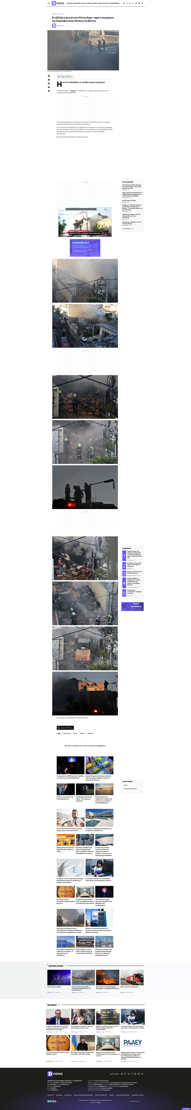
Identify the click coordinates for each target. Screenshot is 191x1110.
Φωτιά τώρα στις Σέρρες (129, 200)
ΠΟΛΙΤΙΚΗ (70, 3)
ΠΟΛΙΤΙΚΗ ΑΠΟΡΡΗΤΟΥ (101, 1095)
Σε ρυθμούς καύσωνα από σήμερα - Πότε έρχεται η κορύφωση (84, 799)
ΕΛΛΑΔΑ (83, 3)
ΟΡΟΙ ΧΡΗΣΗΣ (68, 1095)
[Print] (48, 90)
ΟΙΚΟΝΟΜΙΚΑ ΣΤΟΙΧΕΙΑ (138, 1095)
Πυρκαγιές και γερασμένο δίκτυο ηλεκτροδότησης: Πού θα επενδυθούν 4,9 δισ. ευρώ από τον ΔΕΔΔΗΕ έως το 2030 (69, 930)
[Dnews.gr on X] (127, 3)
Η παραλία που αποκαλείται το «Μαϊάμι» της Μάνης (134, 591)
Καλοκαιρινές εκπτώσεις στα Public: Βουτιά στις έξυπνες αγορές (65, 849)
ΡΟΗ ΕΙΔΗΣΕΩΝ (127, 182)
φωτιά (73, 90)
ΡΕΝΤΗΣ (82, 733)
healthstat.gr (74, 1032)
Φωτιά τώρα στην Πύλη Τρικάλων (129, 986)
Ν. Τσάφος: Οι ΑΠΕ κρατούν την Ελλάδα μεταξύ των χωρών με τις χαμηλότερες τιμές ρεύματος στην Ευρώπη (57, 1027)
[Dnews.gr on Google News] (136, 3)
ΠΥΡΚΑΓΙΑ (90, 733)
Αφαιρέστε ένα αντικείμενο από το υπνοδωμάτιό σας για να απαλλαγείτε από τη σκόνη (85, 901)
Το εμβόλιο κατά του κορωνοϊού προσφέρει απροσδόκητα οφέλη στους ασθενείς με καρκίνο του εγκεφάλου (70, 880)
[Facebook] (48, 76)
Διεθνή (124, 189)
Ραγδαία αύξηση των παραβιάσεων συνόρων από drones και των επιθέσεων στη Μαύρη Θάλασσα (133, 581)
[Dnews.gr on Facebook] (124, 3)
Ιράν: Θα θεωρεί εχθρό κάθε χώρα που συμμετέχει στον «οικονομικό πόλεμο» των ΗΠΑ (131, 186)
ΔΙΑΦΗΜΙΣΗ (59, 1095)
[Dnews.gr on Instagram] (130, 3)
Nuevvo (99, 1102)
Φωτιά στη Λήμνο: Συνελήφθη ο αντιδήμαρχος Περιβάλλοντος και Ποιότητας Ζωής (81, 988)
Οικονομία (129, 560)
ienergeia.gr (49, 1032)
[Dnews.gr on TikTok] (133, 3)
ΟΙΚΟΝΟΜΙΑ (77, 3)
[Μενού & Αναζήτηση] (48, 3)
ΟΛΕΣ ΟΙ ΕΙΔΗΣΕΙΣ (114, 1074)
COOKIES (111, 1095)
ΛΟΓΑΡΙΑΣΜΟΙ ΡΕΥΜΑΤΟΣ (130, 788)
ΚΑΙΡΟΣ (126, 785)
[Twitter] (48, 79)
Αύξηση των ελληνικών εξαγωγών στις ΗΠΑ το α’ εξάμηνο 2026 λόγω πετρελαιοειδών (107, 1027)
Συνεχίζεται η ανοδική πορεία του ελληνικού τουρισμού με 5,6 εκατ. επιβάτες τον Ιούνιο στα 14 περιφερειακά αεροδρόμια (103, 851)
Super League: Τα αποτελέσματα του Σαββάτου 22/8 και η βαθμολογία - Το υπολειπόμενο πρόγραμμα (132, 194)
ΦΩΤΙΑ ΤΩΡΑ (66, 733)
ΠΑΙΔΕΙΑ (94, 3)
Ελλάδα (54, 13)
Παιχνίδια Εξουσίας (132, 575)
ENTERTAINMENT (114, 3)
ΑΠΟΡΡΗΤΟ (187, 1108)
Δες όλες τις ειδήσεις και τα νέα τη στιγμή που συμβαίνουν (85, 746)
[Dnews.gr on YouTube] (139, 3)
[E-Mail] (48, 87)
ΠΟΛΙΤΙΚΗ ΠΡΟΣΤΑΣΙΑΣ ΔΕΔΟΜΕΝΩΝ (83, 1095)
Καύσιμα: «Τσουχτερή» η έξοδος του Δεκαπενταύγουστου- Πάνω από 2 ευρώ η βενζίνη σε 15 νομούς (98, 930)
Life (128, 595)
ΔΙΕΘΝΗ (89, 3)
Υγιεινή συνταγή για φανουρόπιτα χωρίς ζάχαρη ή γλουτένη (66, 901)
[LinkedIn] (48, 83)
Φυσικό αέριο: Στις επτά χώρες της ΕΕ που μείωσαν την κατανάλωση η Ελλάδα (84, 951)
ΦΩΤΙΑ (75, 733)
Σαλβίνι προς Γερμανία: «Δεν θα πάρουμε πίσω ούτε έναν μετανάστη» (131, 216)
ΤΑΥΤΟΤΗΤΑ (50, 1095)
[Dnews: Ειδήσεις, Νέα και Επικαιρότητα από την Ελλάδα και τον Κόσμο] (58, 3)
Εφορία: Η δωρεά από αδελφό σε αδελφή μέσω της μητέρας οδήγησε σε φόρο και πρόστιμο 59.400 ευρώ (98, 778)
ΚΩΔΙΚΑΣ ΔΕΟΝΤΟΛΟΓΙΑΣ (122, 1095)
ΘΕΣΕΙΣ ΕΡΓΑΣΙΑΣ (103, 3)
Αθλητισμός (125, 197)
